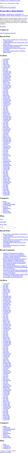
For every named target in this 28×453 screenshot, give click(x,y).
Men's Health (6, 15)
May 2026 (5, 63)
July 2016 (5, 150)
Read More (3, 26)
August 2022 (6, 88)
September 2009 (7, 161)
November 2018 (7, 140)
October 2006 (6, 180)
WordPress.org (6, 448)
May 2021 (5, 109)
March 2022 (6, 95)
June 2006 (5, 186)
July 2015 (5, 152)
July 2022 (5, 89)
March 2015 (6, 154)
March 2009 (6, 162)
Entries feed (6, 445)
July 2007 (5, 171)
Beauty (5, 201)
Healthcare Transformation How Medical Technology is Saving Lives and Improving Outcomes (13, 255)
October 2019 (6, 130)
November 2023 (7, 77)
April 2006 (5, 189)
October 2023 (6, 78)
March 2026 (6, 64)
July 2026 (5, 60)
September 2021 (7, 103)
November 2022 (7, 85)
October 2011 (6, 159)
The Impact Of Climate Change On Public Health (15, 270)
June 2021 (5, 108)
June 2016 (5, 151)
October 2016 (6, 145)
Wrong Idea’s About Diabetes (11, 11)
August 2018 (6, 143)
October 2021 (6, 102)
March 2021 (6, 112)
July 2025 (5, 68)
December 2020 (7, 116)
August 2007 (6, 169)
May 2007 (5, 173)
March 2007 (6, 176)
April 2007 (5, 175)
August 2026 (6, 59)
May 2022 (5, 92)
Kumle (1, 452)
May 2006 (5, 187)
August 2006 (6, 183)
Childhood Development (9, 204)
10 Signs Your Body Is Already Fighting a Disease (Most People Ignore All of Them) (15, 46)
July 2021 (5, 106)
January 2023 (6, 84)
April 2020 (5, 126)
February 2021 (6, 113)
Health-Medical (7, 208)
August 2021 (6, 105)
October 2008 (6, 164)
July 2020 (5, 122)
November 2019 (7, 129)
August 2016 (6, 148)
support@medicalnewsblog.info (8, 33)
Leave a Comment (23, 15)
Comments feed (7, 446)
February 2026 (6, 66)
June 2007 (5, 172)
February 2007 (6, 178)
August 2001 (6, 194)
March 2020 (6, 127)
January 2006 (6, 192)
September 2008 (7, 165)
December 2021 (7, 99)
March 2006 (6, 190)
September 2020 (7, 119)
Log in (1, 219)
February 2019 (6, 137)
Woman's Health (15, 15)
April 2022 (5, 94)
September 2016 (7, 147)
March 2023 (6, 81)
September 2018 (7, 141)
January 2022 (6, 98)
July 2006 (5, 185)
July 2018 (5, 144)
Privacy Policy (3, 224)
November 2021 (7, 101)
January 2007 (6, 179)
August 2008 (6, 166)
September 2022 (7, 87)
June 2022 (5, 91)
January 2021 (6, 115)
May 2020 (5, 124)
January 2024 (6, 74)
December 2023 (7, 75)
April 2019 (5, 134)
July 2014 (5, 157)
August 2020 (6, 120)
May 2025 (5, 70)
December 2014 (7, 155)
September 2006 (7, 182)
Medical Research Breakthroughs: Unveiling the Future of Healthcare (15, 256)
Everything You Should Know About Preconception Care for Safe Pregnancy (13, 276)
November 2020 (7, 117)
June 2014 (5, 158)
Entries (3, 222)
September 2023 (7, 80)
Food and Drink (7, 205)
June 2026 (5, 61)
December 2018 (7, 138)
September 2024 (7, 73)
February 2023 (6, 82)
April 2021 (5, 110)
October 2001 (6, 193)
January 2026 (6, 67)
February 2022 (6, 96)
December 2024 (7, 71)
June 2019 (5, 133)
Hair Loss (5, 207)
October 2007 (6, 168)
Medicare (5, 210)
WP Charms (8, 452)
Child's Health (6, 202)
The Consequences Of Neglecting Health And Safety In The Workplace (15, 272)
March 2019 (6, 136)
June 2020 (5, 123)
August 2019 (6, 131)
